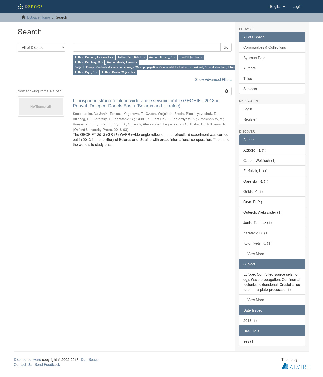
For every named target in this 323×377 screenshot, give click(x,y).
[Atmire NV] (295, 364)
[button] (277, 6)
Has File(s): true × (191, 57)
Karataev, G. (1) (256, 232)
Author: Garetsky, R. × (89, 62)
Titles (247, 78)
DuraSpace (90, 359)
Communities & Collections (264, 47)
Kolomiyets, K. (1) (257, 243)
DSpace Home (38, 17)
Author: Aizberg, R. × (162, 57)
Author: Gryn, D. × (86, 72)
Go (226, 47)
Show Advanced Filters (213, 79)
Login (247, 108)
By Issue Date (254, 57)
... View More (253, 253)
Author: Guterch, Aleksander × (94, 57)
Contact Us (23, 364)
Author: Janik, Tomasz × (122, 62)
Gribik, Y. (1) (253, 191)
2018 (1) (250, 320)
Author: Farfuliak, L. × (131, 57)
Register (250, 119)
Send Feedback (47, 364)
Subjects (250, 88)
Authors (249, 67)
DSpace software (27, 359)
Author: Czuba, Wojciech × (118, 72)
